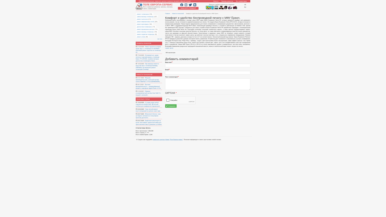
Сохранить (171, 106)
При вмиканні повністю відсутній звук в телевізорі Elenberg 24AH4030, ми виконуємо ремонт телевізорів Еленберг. (147, 66)
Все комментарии (241, 1)
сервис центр (169, 48)
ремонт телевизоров (143, 14)
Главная (167, 13)
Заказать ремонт (188, 8)
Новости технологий (178, 13)
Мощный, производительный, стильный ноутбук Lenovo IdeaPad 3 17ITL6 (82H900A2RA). (148, 79)
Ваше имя (168, 62)
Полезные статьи (143, 99)
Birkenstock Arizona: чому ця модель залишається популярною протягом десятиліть (148, 116)
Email (167, 70)
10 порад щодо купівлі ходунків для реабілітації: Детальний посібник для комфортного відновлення (148, 104)
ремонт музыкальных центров (145, 29)
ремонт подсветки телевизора (145, 34)
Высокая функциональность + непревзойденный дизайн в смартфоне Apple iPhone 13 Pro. (148, 86)
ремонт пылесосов (142, 19)
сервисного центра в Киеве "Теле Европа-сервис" (168, 139)
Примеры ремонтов (227, 1)
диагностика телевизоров (144, 27)
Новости (215, 1)
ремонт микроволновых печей (145, 21)
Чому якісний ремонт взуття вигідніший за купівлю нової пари (148, 110)
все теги (160, 39)
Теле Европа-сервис (158, 4)
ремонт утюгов (141, 37)
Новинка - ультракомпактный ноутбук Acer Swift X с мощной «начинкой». (148, 93)
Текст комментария (171, 77)
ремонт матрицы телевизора (145, 32)
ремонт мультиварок (143, 24)
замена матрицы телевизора (145, 16)
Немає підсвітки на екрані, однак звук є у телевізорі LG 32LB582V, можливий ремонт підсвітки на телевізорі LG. (148, 49)
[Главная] (139, 6)
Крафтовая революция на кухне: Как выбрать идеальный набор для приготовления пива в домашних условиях (149, 122)
